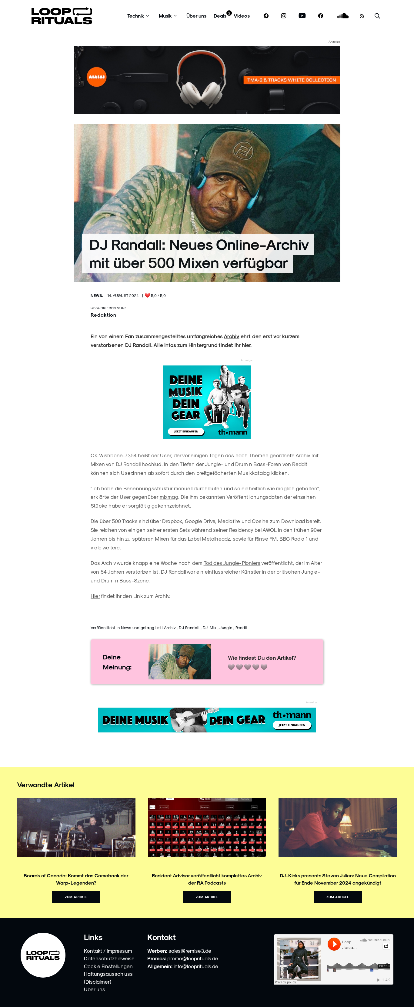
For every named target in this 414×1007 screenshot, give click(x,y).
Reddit (241, 627)
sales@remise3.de (190, 951)
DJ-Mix (210, 627)
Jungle (225, 627)
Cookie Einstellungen (108, 966)
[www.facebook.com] (320, 15)
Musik (165, 15)
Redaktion (103, 315)
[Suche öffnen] (377, 16)
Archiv (170, 627)
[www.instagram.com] (283, 15)
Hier (95, 596)
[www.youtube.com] (302, 15)
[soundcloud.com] (343, 15)
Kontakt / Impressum (108, 951)
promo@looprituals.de (192, 958)
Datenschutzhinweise (109, 958)
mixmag (169, 497)
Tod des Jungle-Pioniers (232, 563)
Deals (220, 15)
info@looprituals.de (196, 966)
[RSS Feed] (362, 15)
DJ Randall (189, 627)
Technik (135, 15)
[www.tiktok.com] (266, 16)
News (126, 627)
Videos (242, 15)
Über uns (196, 15)
